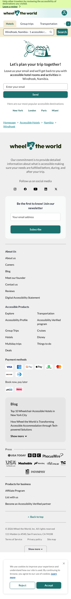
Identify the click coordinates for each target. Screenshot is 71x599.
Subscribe (35, 229)
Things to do (44, 343)
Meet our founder (15, 277)
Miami (55, 110)
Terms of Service (13, 539)
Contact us (11, 284)
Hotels (9, 337)
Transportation (45, 313)
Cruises (41, 330)
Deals (8, 350)
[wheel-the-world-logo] (20, 13)
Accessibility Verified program (49, 321)
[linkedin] (46, 189)
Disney (41, 337)
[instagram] (15, 189)
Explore (9, 313)
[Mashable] (25, 463)
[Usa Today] (17, 455)
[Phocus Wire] (53, 455)
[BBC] (34, 455)
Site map (51, 539)
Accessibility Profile (16, 319)
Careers (9, 264)
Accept (49, 585)
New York (18, 110)
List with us (11, 497)
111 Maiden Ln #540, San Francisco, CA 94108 (29, 534)
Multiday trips (13, 343)
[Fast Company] (38, 472)
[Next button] (68, 23)
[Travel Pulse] (53, 463)
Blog (7, 271)
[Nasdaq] (39, 463)
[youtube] (35, 189)
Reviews (10, 291)
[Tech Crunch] (63, 463)
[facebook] (25, 189)
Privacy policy (34, 539)
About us (10, 258)
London (32, 110)
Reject (22, 585)
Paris (44, 110)
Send (35, 94)
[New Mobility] (27, 471)
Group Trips (12, 330)
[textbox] (28, 32)
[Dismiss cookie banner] (64, 563)
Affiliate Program (15, 490)
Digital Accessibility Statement (22, 297)
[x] (56, 189)
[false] (64, 13)
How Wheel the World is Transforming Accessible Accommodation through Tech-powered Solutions (34, 425)
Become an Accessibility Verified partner (28, 503)
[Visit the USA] (11, 463)
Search (62, 32)
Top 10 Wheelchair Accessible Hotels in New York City (33, 413)
